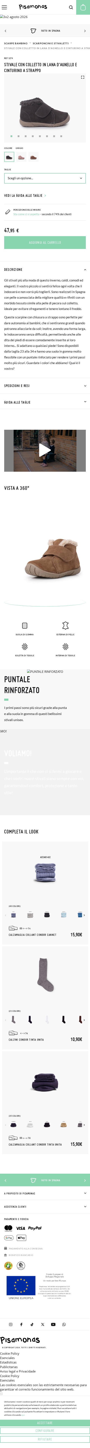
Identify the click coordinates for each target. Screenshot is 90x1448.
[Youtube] (53, 1324)
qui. (23, 1415)
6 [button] (47, 136)
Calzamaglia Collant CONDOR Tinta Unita (35, 1144)
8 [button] (61, 136)
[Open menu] (4, 7)
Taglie (7, 169)
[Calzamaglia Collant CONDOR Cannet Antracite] (47, 914)
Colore (13, 148)
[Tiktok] (32, 1324)
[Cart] (83, 7)
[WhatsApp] (64, 1324)
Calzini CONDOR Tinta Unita (26, 1040)
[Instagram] (10, 1324)
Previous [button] (5, 31)
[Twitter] (42, 1324)
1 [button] (11, 136)
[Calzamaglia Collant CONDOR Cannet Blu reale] (80, 914)
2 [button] (18, 136)
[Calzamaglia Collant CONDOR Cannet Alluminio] (30, 914)
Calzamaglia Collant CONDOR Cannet (33, 935)
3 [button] (26, 136)
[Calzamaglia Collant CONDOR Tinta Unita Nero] (47, 1124)
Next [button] (84, 31)
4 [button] (33, 136)
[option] (21, 157)
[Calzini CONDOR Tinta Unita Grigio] (13, 1019)
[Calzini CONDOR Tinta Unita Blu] (30, 1019)
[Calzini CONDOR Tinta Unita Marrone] (80, 1019)
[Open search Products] (71, 7)
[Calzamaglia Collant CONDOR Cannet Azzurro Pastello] (63, 914)
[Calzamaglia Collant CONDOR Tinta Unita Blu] (13, 1124)
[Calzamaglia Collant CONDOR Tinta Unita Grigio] (80, 1124)
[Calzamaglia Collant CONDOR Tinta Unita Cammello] (63, 1124)
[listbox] (45, 158)
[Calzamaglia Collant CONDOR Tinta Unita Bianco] (30, 1124)
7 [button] (54, 136)
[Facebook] (21, 1324)
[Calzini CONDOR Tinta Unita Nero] (63, 1019)
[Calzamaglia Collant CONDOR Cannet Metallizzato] (13, 914)
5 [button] (40, 136)
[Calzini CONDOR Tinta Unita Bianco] (47, 1019)
